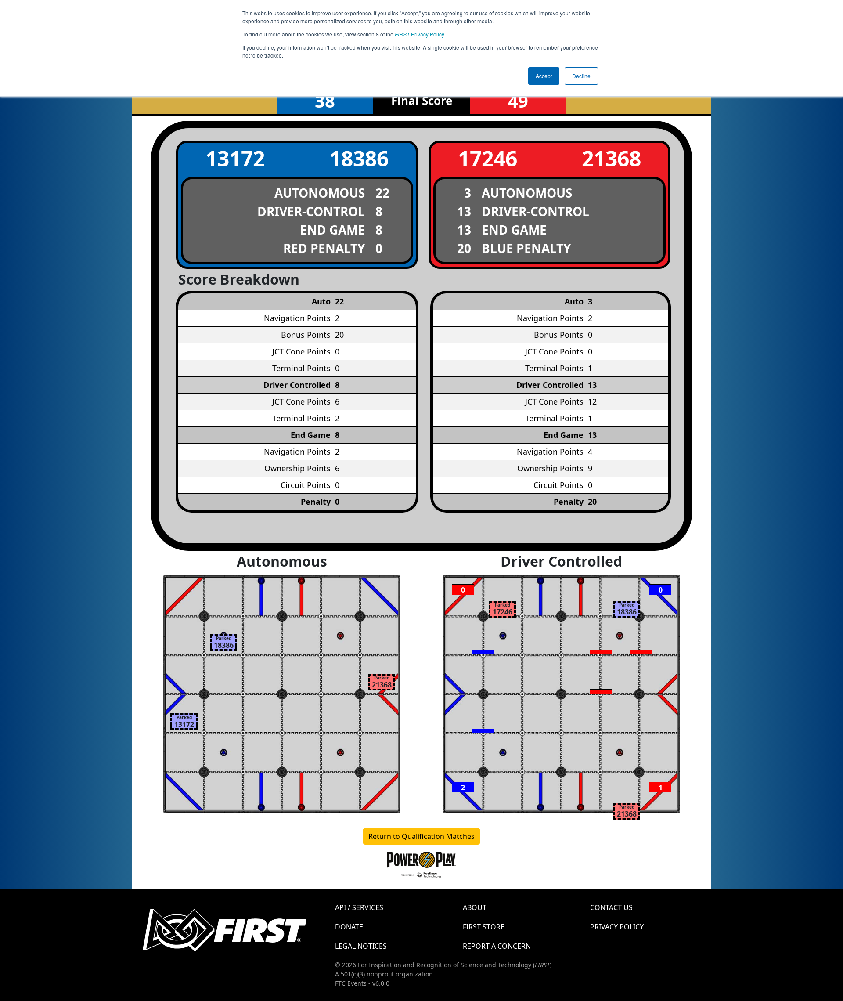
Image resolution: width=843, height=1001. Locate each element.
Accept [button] (544, 76)
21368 (611, 158)
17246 (487, 158)
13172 (235, 158)
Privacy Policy (419, 34)
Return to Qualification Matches (421, 836)
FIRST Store (483, 927)
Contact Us (611, 907)
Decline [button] (581, 76)
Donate (349, 927)
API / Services (359, 907)
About (474, 907)
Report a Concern (497, 946)
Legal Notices (361, 946)
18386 (359, 158)
